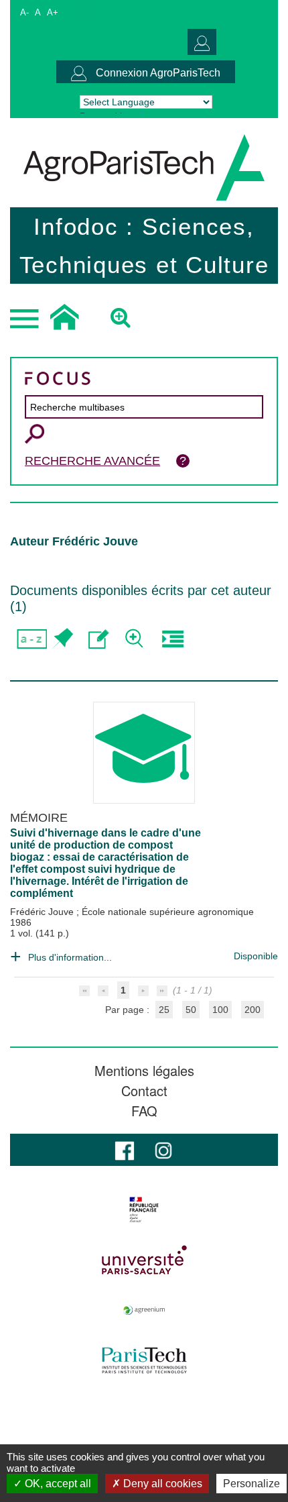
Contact (144, 1090)
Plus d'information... (70, 957)
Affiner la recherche (136, 639)
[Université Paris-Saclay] (144, 1260)
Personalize (251, 1483)
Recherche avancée (92, 461)
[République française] (144, 1209)
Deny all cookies (161, 1483)
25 (164, 1009)
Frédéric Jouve (43, 911)
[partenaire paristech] (144, 1360)
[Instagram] (163, 1149)
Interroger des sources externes (172, 639)
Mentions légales (144, 1070)
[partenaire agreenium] (144, 1310)
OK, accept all (56, 1483)
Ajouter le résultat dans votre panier (62, 639)
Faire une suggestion (99, 639)
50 (191, 1009)
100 (220, 1009)
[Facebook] (125, 1149)
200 (252, 1009)
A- (24, 12)
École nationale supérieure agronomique (168, 911)
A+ (52, 12)
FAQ (144, 1111)
